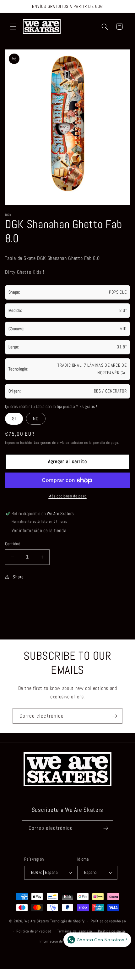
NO (36, 418)
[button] (13, 26)
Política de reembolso (108, 921)
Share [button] (18, 577)
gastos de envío (52, 443)
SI (14, 418)
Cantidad (12, 544)
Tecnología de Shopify (67, 921)
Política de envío (111, 931)
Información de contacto (59, 941)
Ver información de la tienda (39, 530)
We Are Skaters (36, 921)
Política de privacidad (33, 931)
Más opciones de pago (67, 496)
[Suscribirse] (115, 716)
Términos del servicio (74, 931)
